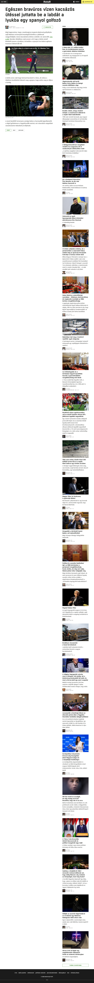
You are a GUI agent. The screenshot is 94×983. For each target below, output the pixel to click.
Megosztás (48, 27)
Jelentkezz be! (88, 1)
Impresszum (30, 972)
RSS (68, 972)
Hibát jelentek (22, 972)
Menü (5, 1)
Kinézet (77, 1)
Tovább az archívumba (75, 965)
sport (10, 27)
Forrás (8, 74)
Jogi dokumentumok (52, 972)
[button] (8, 130)
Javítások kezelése (40, 972)
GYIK (16, 972)
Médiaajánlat (62, 972)
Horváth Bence (12, 26)
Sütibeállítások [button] (75, 972)
